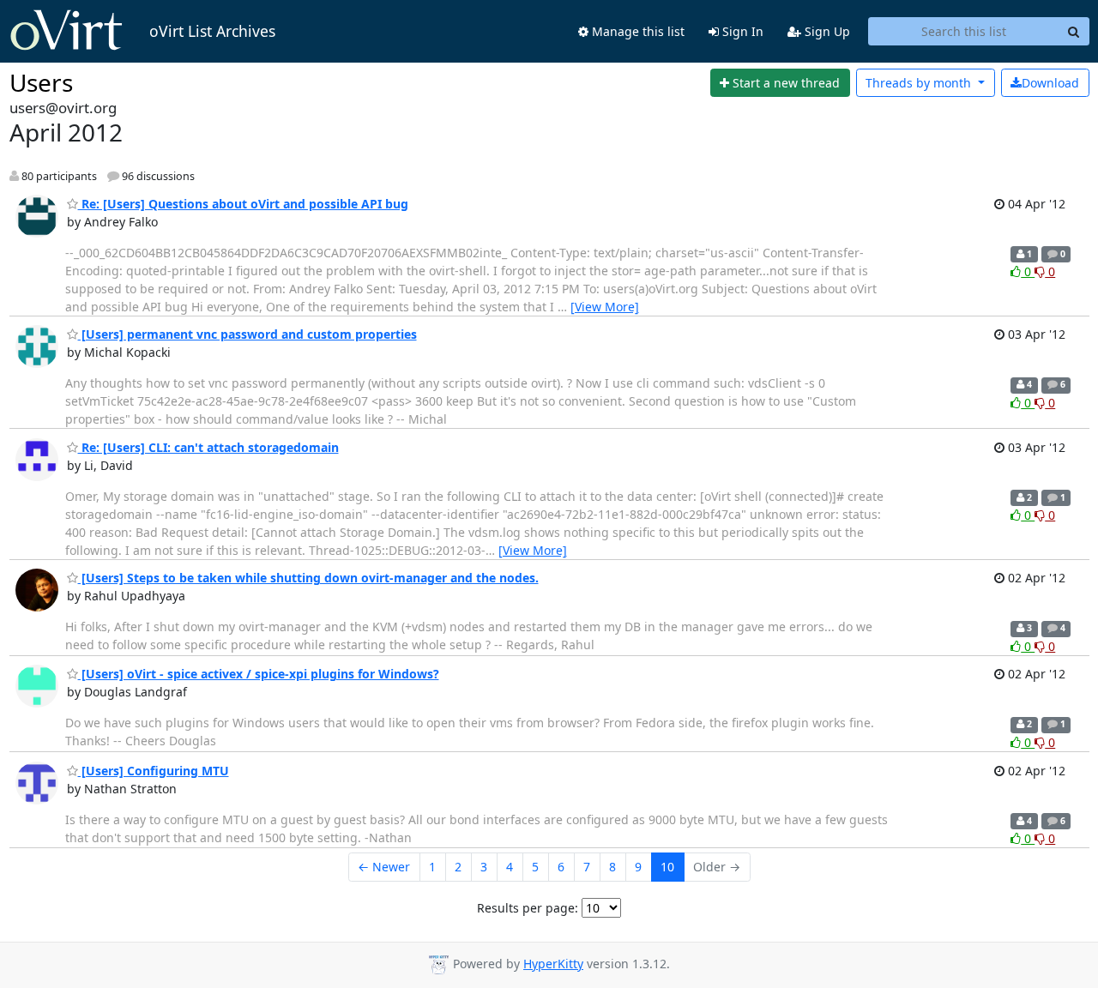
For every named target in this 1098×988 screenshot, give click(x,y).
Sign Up (825, 31)
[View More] (604, 306)
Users (41, 82)
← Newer (384, 866)
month (920, 83)
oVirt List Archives (212, 31)
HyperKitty (553, 963)
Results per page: (527, 908)
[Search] (1074, 31)
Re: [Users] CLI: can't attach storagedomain (208, 447)
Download (1050, 83)
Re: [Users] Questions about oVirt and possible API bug (243, 204)
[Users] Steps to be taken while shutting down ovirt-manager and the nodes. (308, 577)
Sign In (741, 31)
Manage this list (636, 31)
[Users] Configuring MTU (153, 770)
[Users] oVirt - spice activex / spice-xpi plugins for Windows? (258, 674)
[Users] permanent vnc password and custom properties (247, 334)
